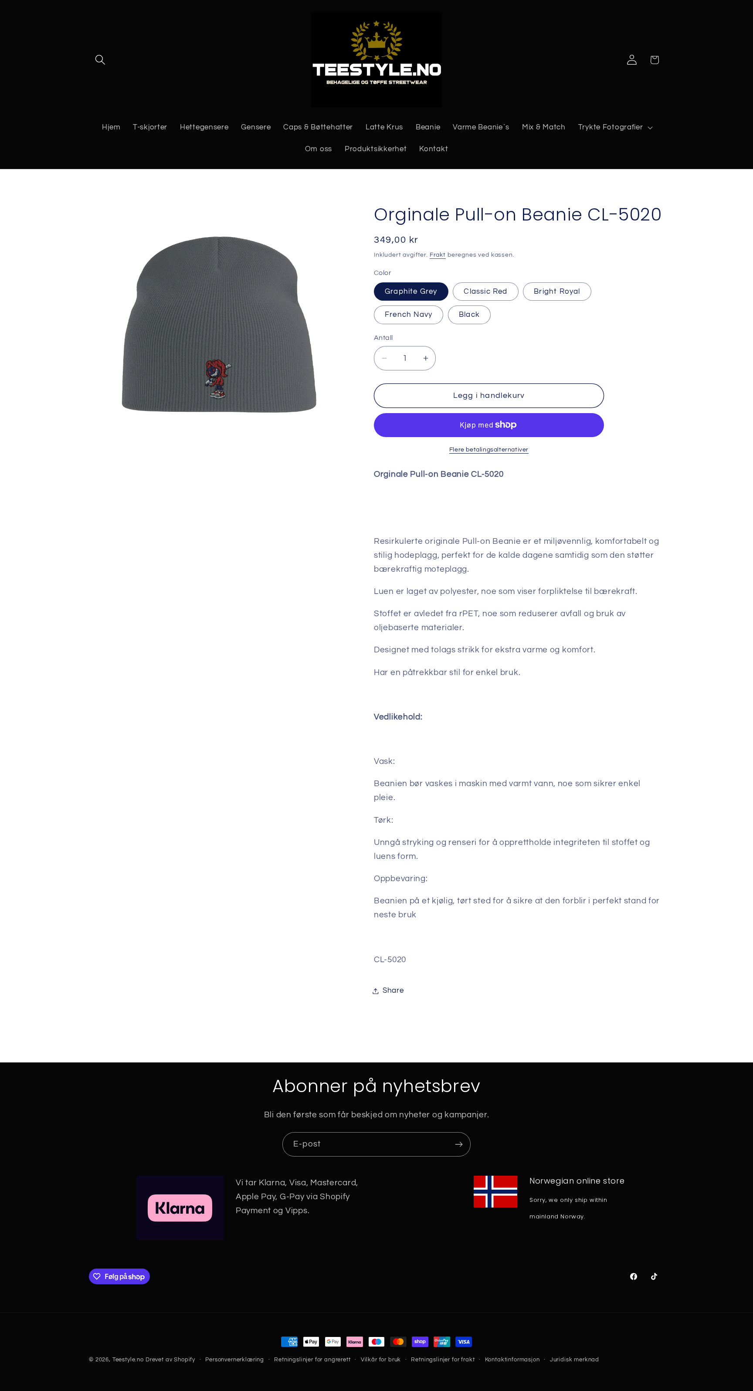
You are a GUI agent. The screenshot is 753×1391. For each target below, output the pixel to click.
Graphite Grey (411, 291)
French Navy (408, 315)
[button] (100, 59)
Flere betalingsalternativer (489, 449)
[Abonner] (458, 1144)
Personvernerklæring (234, 1360)
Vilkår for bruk (381, 1360)
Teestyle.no (128, 1360)
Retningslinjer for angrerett (312, 1360)
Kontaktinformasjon (512, 1360)
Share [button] (393, 990)
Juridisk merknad (574, 1360)
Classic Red (485, 291)
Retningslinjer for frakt (443, 1360)
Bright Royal (557, 291)
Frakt (438, 254)
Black (469, 315)
